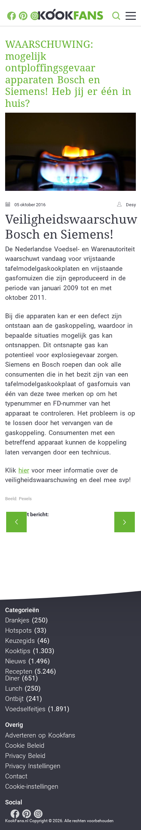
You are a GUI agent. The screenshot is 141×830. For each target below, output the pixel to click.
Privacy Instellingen (32, 766)
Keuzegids (20, 640)
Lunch (13, 688)
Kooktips (17, 651)
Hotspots (18, 630)
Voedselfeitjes (25, 709)
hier (23, 470)
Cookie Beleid (24, 745)
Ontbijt (14, 698)
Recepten (18, 671)
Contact (16, 776)
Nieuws (15, 661)
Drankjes (17, 620)
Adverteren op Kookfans (40, 735)
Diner (12, 678)
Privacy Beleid (25, 755)
